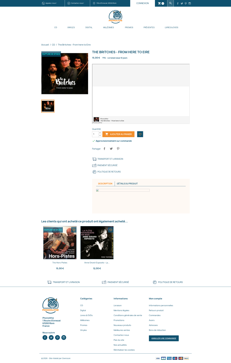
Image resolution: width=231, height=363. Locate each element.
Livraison (118, 305)
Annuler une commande (163, 338)
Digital (88, 27)
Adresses (153, 325)
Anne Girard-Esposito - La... (96, 262)
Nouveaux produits (122, 325)
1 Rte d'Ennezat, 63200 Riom (106, 3)
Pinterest (118, 148)
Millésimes (108, 27)
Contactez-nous (121, 335)
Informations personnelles (161, 305)
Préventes (149, 27)
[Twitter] (182, 4)
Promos (129, 27)
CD (55, 27)
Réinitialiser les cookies (124, 350)
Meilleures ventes (122, 330)
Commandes (155, 315)
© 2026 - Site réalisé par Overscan (55, 358)
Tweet (111, 148)
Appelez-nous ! (51, 3)
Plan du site (119, 340)
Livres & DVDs (171, 27)
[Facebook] (178, 4)
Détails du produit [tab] (127, 183)
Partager (104, 148)
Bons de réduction (157, 330)
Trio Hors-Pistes (59, 262)
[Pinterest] (186, 4)
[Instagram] (190, 4)
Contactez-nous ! (77, 3)
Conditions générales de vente (128, 315)
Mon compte (155, 298)
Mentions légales (121, 310)
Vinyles (71, 27)
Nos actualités (120, 345)
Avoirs (152, 320)
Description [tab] (105, 183)
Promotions (119, 320)
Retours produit (156, 310)
